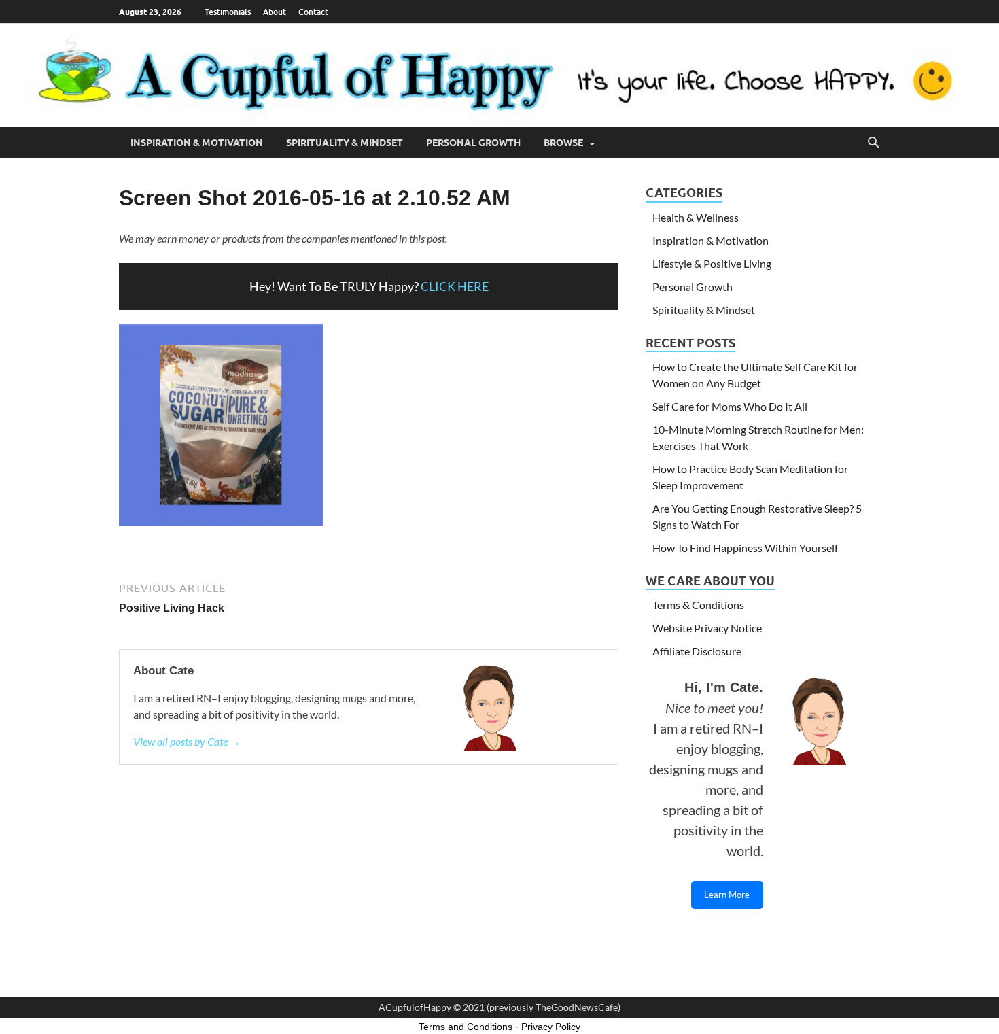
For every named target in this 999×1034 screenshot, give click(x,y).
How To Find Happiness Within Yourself (745, 547)
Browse (563, 142)
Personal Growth (473, 142)
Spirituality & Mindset (344, 142)
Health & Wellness (695, 217)
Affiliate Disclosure (696, 650)
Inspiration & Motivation (196, 142)
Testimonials (228, 12)
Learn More (727, 894)
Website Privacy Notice (707, 627)
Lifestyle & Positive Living (711, 263)
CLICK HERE (455, 286)
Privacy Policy (550, 1026)
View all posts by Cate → (187, 741)
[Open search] (873, 142)
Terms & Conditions (698, 604)
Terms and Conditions (465, 1026)
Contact (313, 12)
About (274, 12)
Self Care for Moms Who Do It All (729, 406)
